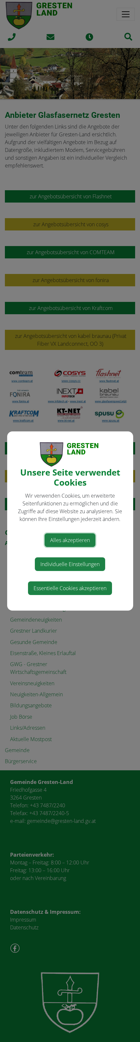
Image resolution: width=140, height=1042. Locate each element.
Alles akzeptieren (70, 540)
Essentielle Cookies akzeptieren (70, 588)
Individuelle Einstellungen (70, 564)
